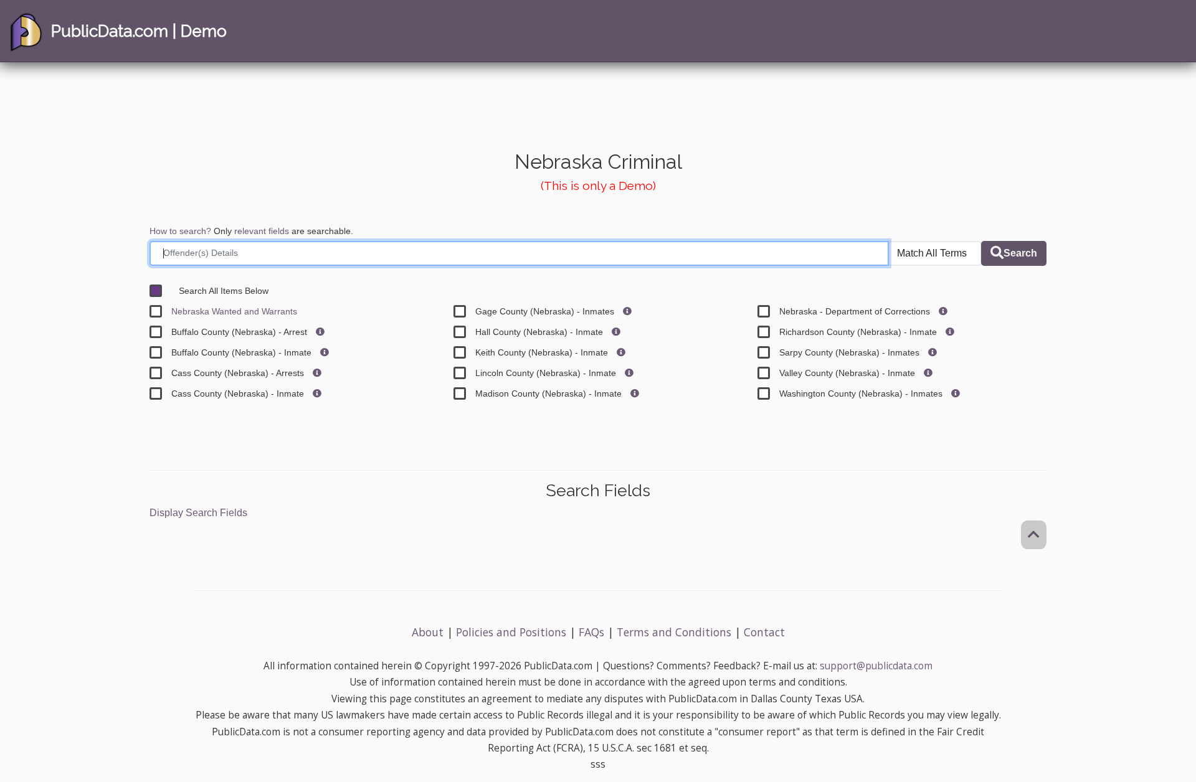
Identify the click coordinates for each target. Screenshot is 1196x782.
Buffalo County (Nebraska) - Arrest (240, 332)
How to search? (180, 231)
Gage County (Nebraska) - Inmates (546, 311)
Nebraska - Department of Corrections (856, 311)
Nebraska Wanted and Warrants (234, 311)
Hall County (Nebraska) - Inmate (540, 332)
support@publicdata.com (876, 665)
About (428, 631)
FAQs (591, 631)
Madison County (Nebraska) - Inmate (549, 393)
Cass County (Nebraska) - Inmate (238, 393)
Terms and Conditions (674, 631)
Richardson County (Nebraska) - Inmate (859, 332)
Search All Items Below (223, 291)
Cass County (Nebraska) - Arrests (238, 373)
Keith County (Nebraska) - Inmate (542, 352)
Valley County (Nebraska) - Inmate (848, 373)
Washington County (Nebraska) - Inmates (862, 393)
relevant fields (261, 231)
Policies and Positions (511, 631)
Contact (764, 631)
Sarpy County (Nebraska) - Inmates (850, 352)
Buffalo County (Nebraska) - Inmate (242, 352)
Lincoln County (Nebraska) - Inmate (547, 373)
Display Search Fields (198, 512)
